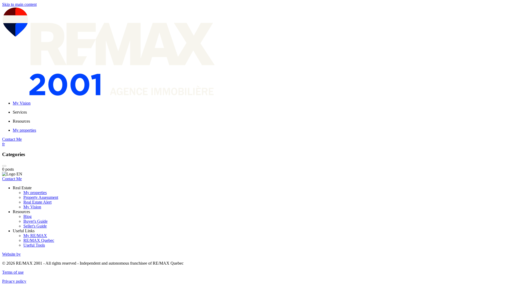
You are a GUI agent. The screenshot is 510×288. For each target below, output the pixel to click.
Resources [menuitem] (21, 121)
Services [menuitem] (20, 112)
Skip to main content (19, 4)
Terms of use (13, 272)
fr (3, 144)
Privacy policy (14, 281)
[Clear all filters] (4, 166)
